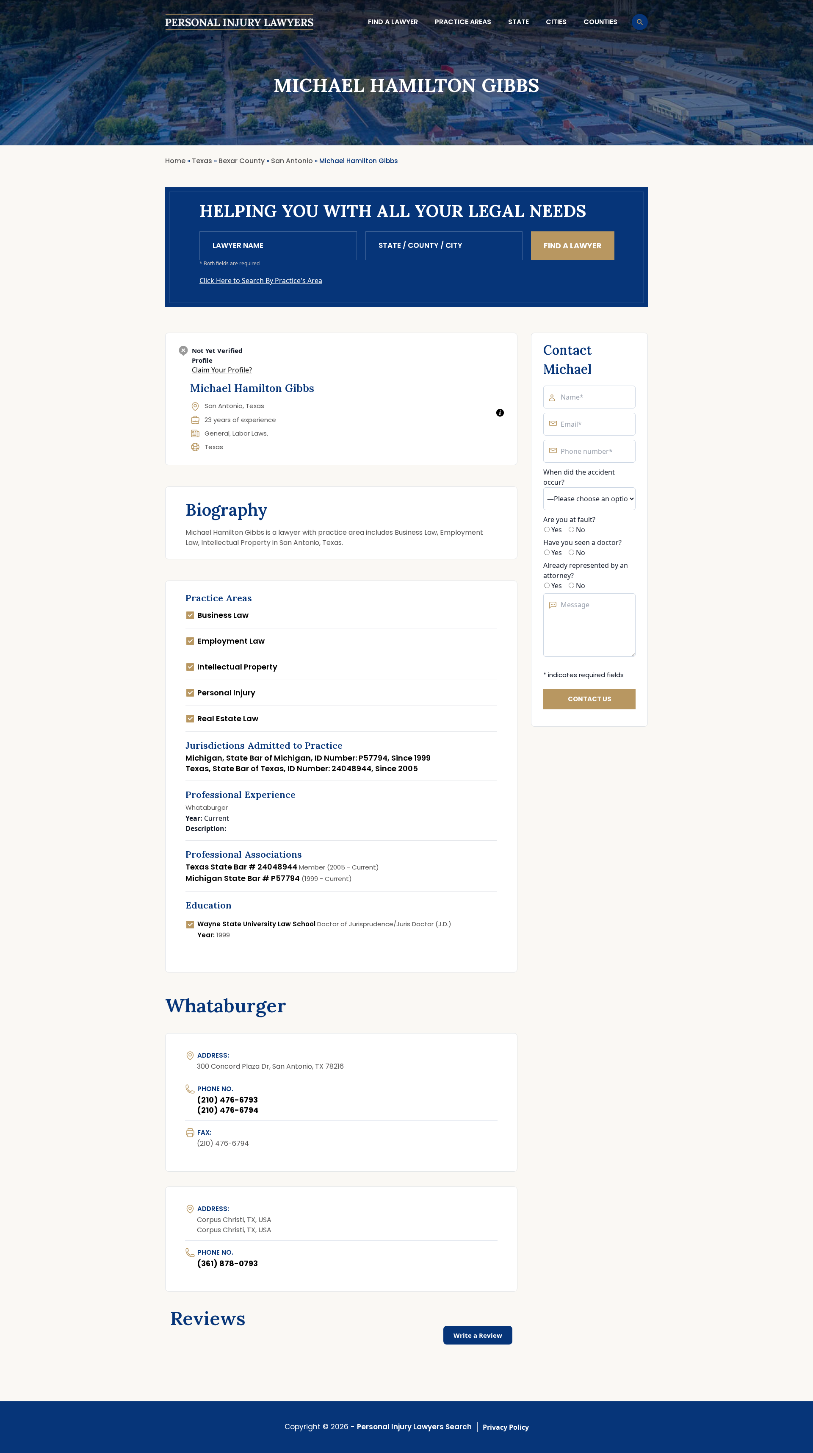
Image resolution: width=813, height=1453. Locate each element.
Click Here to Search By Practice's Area (260, 280)
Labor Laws (249, 433)
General (217, 433)
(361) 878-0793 (227, 1263)
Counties (600, 22)
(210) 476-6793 (227, 1100)
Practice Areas (463, 22)
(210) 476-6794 (228, 1110)
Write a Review (478, 1335)
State (518, 22)
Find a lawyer (393, 22)
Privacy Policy (506, 1427)
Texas (214, 446)
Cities (556, 22)
